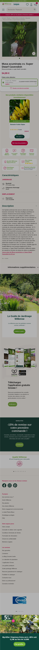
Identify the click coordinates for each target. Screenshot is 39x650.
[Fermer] (36, 618)
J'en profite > (19, 644)
